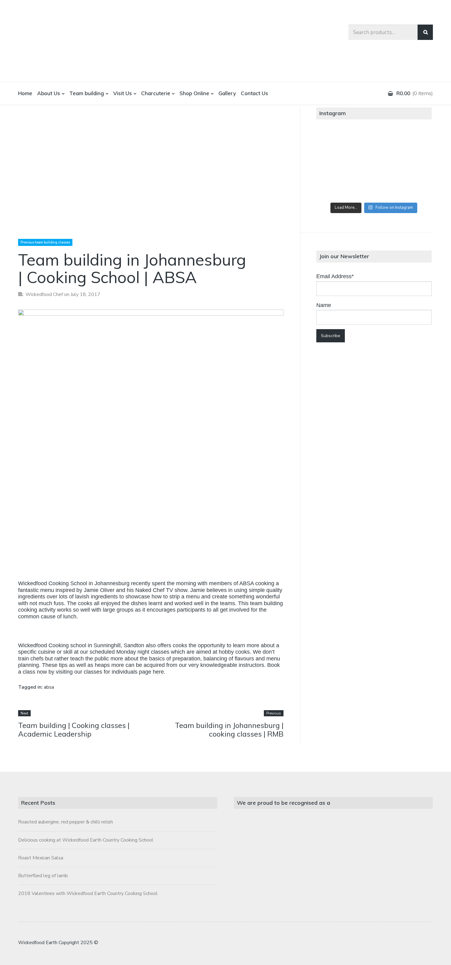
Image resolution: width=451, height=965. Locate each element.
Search (425, 32)
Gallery (227, 93)
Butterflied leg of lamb (43, 875)
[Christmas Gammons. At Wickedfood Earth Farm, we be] (413, 165)
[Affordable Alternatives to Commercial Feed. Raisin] (374, 165)
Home (25, 93)
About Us (48, 93)
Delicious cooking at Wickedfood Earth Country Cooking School (85, 840)
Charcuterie (155, 93)
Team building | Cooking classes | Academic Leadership (73, 730)
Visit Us (122, 93)
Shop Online (194, 93)
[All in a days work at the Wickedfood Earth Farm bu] (335, 165)
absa (49, 687)
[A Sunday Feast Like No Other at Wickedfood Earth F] (413, 187)
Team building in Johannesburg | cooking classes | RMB (229, 730)
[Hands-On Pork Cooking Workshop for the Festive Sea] (413, 143)
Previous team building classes (45, 242)
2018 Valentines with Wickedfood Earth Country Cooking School (88, 893)
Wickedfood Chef (44, 294)
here (158, 672)
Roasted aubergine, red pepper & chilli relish (65, 822)
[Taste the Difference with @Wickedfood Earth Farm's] (335, 187)
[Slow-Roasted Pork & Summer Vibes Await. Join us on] (374, 143)
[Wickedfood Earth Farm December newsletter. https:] (335, 143)
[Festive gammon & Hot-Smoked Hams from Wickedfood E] (374, 187)
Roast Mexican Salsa (40, 857)
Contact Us (254, 93)
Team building (86, 93)
